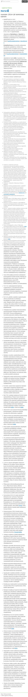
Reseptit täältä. (18, 532)
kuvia (16, 648)
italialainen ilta (21, 192)
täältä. (22, 407)
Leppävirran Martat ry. (7, 7)
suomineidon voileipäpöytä (9, 194)
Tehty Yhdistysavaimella (6, 694)
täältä (25, 226)
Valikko (25, 1)
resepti (20, 505)
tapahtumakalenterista (13, 41)
